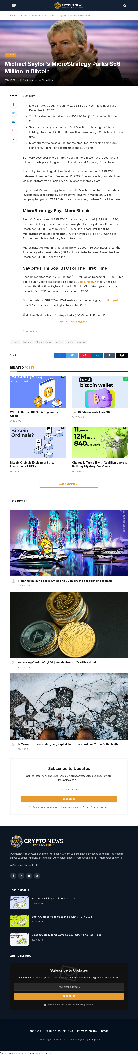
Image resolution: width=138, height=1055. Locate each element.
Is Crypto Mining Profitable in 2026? (54, 898)
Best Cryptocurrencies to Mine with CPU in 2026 (62, 916)
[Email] (13, 139)
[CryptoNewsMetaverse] (69, 5)
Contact (35, 1031)
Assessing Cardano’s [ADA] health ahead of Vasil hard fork (57, 662)
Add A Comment (69, 484)
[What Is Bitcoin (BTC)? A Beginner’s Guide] (38, 392)
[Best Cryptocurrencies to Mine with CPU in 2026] (19, 921)
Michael (27, 342)
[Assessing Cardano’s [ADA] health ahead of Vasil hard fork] (69, 625)
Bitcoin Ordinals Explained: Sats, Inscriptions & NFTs (32, 464)
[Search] (124, 5)
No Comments (30, 80)
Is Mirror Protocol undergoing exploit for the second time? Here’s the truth (68, 744)
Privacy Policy (90, 807)
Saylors (81, 342)
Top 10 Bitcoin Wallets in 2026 (92, 412)
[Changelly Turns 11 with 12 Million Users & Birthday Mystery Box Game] (100, 442)
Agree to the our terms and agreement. (70, 1004)
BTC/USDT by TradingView (73, 321)
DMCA (105, 1031)
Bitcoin (10, 55)
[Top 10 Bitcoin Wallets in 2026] (100, 392)
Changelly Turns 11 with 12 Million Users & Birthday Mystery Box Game (99, 464)
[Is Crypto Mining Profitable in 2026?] (19, 902)
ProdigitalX (94, 1039)
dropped (112, 300)
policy (79, 1004)
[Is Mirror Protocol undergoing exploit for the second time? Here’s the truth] (69, 706)
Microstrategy (43, 342)
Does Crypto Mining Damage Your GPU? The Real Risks (67, 934)
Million (59, 342)
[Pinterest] (13, 130)
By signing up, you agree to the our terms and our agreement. (70, 807)
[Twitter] (13, 113)
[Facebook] (13, 104)
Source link (30, 331)
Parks (70, 342)
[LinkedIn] (13, 121)
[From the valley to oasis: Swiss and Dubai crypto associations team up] (69, 543)
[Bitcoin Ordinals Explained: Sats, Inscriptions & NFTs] (38, 442)
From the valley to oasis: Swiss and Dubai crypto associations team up (65, 580)
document (86, 281)
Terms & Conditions (59, 1031)
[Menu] (14, 5)
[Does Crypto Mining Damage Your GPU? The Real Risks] (19, 939)
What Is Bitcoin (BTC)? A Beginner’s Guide (34, 413)
